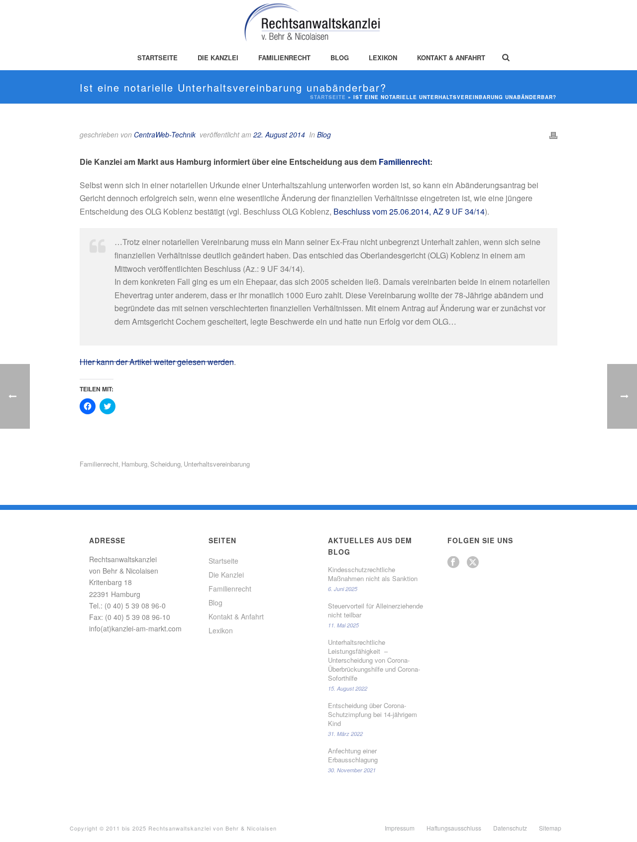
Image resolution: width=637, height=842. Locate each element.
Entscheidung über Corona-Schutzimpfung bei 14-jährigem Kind (372, 714)
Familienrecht (284, 57)
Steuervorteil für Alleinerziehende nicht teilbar (375, 610)
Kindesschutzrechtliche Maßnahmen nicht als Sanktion (373, 574)
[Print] (553, 134)
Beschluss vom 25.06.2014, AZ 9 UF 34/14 (409, 211)
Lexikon (383, 57)
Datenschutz (510, 828)
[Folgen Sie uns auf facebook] (453, 562)
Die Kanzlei (218, 57)
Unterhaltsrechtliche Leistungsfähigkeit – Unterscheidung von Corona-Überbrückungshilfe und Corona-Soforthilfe (374, 660)
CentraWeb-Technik (165, 134)
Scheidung (165, 464)
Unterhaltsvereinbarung (217, 464)
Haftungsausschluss (453, 828)
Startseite (157, 57)
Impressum (400, 828)
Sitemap (550, 828)
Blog (339, 57)
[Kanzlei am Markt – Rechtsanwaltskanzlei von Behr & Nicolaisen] (319, 22)
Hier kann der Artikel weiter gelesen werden (157, 361)
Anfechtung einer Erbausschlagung (353, 755)
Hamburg (134, 464)
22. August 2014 (279, 134)
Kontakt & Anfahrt (451, 57)
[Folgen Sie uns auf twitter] (473, 562)
